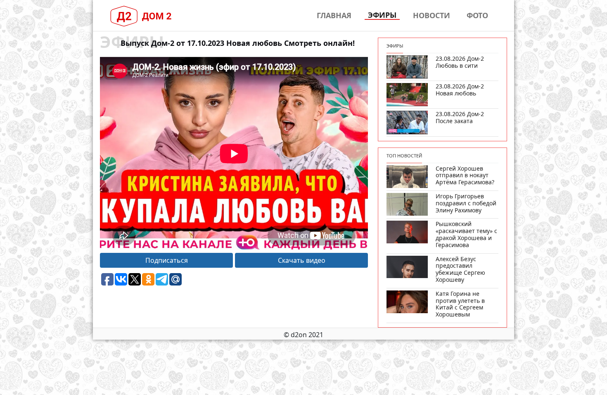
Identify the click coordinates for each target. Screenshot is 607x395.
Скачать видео (301, 260)
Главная (334, 15)
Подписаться (166, 260)
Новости (431, 15)
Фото (477, 15)
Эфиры (382, 15)
